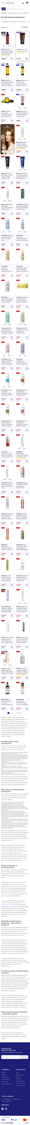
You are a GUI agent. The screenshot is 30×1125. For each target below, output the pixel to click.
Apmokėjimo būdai (20, 1083)
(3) (24, 52)
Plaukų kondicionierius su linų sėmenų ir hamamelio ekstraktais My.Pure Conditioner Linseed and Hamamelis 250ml (6, 578)
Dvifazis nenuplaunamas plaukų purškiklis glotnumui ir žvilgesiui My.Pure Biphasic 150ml (22, 547)
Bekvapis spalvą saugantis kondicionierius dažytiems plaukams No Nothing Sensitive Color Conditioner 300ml (22, 423)
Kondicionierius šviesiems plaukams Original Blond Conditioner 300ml (7, 299)
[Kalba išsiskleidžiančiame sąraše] (23, 3)
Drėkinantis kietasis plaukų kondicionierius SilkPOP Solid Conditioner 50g (6, 114)
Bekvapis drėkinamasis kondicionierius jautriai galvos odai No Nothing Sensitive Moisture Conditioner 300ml (6, 392)
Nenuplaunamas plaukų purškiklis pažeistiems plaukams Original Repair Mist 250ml (22, 269)
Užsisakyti (24, 1057)
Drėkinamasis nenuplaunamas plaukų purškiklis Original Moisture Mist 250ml (22, 238)
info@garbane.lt (7, 1101)
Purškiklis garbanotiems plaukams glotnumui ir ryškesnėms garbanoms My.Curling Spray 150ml (21, 516)
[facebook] (3, 1109)
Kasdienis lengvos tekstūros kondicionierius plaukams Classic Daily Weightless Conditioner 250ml (22, 640)
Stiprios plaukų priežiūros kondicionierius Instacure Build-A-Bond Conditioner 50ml (22, 114)
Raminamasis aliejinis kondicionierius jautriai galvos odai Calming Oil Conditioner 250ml (7, 516)
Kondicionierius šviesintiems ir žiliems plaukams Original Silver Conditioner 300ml (21, 361)
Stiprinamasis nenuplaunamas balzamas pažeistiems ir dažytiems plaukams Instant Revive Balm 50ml (22, 671)
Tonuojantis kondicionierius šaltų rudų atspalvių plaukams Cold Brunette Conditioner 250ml (22, 176)
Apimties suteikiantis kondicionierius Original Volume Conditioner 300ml (22, 330)
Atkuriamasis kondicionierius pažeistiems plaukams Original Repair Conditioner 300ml (7, 269)
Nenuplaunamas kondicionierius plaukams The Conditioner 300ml (22, 454)
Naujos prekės (5, 1081)
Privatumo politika (20, 1085)
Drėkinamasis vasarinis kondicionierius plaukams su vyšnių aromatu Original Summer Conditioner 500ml (7, 454)
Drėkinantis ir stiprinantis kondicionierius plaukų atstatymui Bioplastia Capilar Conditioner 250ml (7, 609)
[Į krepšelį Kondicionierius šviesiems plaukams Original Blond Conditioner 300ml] (12, 306)
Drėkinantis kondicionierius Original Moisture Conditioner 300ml (7, 238)
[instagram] (6, 1109)
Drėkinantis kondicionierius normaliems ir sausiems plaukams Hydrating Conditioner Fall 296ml (7, 83)
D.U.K (17, 1072)
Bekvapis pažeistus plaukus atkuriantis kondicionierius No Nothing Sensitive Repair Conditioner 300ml (22, 392)
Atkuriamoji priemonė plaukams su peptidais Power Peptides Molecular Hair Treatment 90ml (7, 671)
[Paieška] (26, 8)
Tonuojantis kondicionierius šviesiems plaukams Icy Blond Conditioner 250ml (7, 176)
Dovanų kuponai (6, 1079)
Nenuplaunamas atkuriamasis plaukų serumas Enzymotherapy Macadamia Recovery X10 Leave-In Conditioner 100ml (22, 702)
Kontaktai (4, 1075)
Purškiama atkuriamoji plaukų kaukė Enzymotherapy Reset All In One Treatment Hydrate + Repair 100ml (7, 702)
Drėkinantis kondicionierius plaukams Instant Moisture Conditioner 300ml (22, 485)
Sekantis (19, 713)
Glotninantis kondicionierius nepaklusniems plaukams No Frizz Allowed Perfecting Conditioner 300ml (7, 207)
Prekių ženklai (5, 1077)
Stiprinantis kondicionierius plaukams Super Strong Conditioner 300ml (7, 485)
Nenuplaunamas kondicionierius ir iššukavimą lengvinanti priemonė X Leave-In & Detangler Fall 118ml (22, 83)
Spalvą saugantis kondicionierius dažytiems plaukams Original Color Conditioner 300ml (7, 361)
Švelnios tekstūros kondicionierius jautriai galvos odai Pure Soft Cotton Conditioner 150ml (7, 640)
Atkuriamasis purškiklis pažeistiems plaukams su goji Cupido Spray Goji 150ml (22, 578)
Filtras (25, 27)
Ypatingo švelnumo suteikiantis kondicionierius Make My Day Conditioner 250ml (22, 145)
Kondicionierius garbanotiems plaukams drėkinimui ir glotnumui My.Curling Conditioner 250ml (6, 547)
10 (16, 713)
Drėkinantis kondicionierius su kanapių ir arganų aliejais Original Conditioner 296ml (7, 52)
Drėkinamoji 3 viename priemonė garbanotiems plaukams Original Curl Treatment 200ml (22, 299)
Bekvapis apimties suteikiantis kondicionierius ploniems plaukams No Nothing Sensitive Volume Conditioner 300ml (6, 423)
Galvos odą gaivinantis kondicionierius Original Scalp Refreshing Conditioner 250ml (22, 207)
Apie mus (4, 1072)
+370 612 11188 (7, 1099)
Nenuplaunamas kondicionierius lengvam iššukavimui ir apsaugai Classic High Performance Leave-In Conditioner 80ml (22, 609)
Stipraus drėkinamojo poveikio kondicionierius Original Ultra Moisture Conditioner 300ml (7, 330)
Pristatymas (19, 1078)
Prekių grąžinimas (20, 1081)
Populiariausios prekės (7, 1083)
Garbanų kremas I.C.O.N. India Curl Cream (22, 50)
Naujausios (4, 27)
